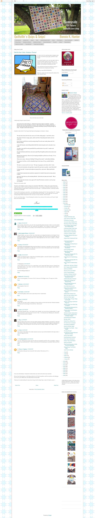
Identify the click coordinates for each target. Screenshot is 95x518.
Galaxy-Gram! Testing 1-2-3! (69, 293)
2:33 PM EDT (24, 330)
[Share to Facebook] (40, 215)
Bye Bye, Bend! (67, 319)
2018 (64, 196)
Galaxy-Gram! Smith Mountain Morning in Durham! (70, 288)
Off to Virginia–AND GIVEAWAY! (70, 267)
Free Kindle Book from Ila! (69, 286)
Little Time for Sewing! (68, 349)
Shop (37, 40)
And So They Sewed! (68, 335)
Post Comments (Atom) (39, 389)
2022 (64, 189)
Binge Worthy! (67, 42)
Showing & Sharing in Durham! (70, 274)
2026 (64, 182)
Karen (19, 299)
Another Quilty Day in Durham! (70, 278)
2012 (64, 363)
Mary (20, 319)
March (65, 355)
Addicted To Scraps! (19, 44)
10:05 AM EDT (25, 244)
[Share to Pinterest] (41, 215)
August (65, 211)
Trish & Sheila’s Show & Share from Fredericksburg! (70, 226)
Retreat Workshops (47, 42)
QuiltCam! (76, 40)
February (66, 357)
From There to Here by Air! (69, 339)
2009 (64, 368)
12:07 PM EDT (25, 309)
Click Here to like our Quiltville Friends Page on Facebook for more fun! (36, 206)
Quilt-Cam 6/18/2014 (68, 268)
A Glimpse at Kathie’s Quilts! (70, 233)
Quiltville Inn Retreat (27, 42)
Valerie (19, 223)
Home (37, 385)
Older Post (56, 385)
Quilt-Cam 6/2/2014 (68, 342)
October (66, 208)
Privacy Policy (18, 42)
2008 (64, 370)
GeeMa (19, 254)
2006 (64, 373)
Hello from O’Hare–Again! (69, 297)
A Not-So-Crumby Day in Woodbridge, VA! (69, 242)
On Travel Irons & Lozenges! (70, 322)
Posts (64, 83)
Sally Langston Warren (23, 233)
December (66, 204)
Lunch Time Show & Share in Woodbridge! (70, 247)
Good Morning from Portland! (70, 317)
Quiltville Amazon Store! (45, 40)
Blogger (49, 515)
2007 (64, 371)
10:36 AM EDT (27, 263)
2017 (64, 197)
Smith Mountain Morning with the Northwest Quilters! (70, 308)
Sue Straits (20, 291)
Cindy (20, 330)
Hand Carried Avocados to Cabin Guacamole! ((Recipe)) (70, 345)
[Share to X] (39, 215)
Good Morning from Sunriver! (70, 337)
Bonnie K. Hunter (73, 92)
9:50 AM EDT (24, 223)
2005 (64, 375)
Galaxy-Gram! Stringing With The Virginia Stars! (70, 260)
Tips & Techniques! (68, 40)
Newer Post (17, 385)
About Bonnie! (18, 40)
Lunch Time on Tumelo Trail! (70, 218)
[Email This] (36, 215)
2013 (64, 361)
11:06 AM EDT (26, 284)
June (65, 215)
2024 (64, 185)
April (65, 353)
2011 (64, 364)
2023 (64, 187)
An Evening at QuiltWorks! (69, 324)
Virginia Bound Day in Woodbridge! (68, 252)
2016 (64, 199)
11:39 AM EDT (24, 299)
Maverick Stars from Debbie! (70, 270)
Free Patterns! (59, 40)
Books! (32, 40)
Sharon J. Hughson (23, 349)
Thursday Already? (67, 330)
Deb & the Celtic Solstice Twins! (70, 295)
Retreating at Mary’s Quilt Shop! (70, 223)
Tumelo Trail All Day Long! (69, 216)
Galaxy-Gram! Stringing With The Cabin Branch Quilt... (70, 255)
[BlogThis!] (37, 215)
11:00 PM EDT (30, 339)
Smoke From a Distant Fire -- (70, 321)
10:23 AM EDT (25, 254)
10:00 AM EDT (32, 233)
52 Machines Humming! (69, 220)
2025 (64, 183)
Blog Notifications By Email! (69, 70)
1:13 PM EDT (24, 319)
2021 (64, 190)
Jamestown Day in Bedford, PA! (70, 222)
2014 (64, 203)
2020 (64, 192)
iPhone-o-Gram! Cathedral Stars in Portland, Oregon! (70, 315)
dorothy (20, 244)
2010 (64, 366)
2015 (64, 201)
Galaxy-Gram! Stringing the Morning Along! (69, 281)
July (65, 213)
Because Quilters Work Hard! (70, 230)
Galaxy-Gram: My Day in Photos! (70, 265)
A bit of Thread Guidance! (69, 272)
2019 (64, 194)
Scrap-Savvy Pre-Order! (38, 44)
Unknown (20, 284)
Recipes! (55, 42)
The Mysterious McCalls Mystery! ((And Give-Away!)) (71, 333)
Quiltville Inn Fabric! (37, 42)
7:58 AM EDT (30, 349)
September (66, 210)
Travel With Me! (28, 44)
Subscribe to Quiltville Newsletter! (71, 130)
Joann (20, 309)
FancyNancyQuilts (23, 339)
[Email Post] (34, 215)
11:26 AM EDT (26, 291)
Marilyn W (20, 276)
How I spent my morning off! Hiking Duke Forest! (69, 276)
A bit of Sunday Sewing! (69, 249)
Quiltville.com (25, 40)
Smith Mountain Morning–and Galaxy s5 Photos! (70, 284)
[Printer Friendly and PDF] (18, 213)
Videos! (60, 42)
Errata (53, 40)
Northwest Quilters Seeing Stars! (70, 313)
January (66, 359)
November (66, 206)
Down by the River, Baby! (69, 326)
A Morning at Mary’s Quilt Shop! (70, 228)
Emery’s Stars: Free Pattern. (70, 340)
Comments (65, 85)
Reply (18, 229)
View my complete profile (67, 112)
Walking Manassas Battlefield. (70, 231)
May (65, 352)
